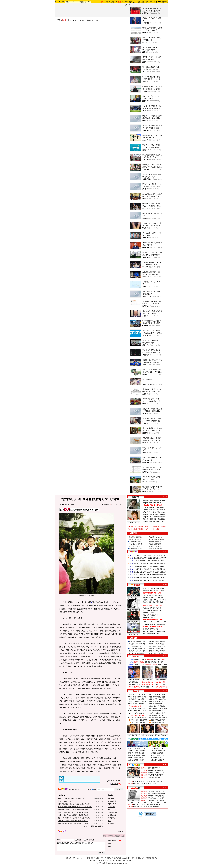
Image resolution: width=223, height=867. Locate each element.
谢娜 (79, 609)
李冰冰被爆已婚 (147, 679)
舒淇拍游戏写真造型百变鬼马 (158, 718)
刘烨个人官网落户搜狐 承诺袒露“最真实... (73, 821)
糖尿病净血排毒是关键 (136, 548)
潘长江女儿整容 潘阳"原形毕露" (152, 608)
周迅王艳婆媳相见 (147, 684)
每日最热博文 (139, 526)
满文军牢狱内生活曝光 (158, 720)
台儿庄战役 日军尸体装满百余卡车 (153, 588)
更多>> (165, 496)
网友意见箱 (150, 814)
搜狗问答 (133, 551)
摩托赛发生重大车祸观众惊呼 (158, 708)
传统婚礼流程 (113, 812)
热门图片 (144, 777)
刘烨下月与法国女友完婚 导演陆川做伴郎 (73, 823)
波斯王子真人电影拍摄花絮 (137, 718)
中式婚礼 (111, 818)
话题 (131, 572)
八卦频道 (81, 20)
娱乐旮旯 (144, 796)
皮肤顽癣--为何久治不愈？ (137, 651)
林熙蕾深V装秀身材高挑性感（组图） (145, 783)
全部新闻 (148, 858)
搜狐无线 (136, 656)
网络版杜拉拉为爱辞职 (156, 711)
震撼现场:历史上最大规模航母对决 (153, 602)
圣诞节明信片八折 (134, 687)
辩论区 (110, 846)
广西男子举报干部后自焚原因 (155, 561)
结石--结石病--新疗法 (135, 544)
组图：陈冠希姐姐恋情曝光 (137, 699)
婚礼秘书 (111, 798)
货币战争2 (161, 662)
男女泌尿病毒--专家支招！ (137, 648)
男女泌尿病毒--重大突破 (156, 539)
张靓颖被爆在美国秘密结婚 (156, 510)
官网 (93, 602)
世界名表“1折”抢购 (135, 541)
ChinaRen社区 (135, 788)
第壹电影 (144, 773)
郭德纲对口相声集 (139, 659)
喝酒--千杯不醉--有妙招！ (157, 653)
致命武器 (154, 595)
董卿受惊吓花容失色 (154, 768)
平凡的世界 (154, 662)
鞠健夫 (145, 500)
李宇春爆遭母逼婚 (134, 684)
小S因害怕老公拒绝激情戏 (156, 519)
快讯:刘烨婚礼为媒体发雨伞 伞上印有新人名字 (75, 807)
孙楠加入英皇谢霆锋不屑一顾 (155, 521)
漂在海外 (130, 804)
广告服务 (97, 858)
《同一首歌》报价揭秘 (138, 722)
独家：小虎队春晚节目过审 (157, 694)
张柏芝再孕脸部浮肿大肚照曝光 (155, 517)
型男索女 (144, 800)
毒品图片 (111, 807)
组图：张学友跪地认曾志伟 (157, 697)
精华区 (110, 843)
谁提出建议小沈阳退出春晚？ (157, 569)
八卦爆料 (144, 770)
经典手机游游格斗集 (151, 664)
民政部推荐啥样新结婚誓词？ (157, 575)
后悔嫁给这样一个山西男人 (156, 798)
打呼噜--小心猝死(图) (135, 539)
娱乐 (113, 2)
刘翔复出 (146, 526)
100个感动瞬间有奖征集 (136, 713)
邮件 (147, 2)
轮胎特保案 (161, 526)
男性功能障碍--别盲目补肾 (157, 646)
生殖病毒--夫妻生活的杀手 (157, 641)
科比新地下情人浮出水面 (150, 629)
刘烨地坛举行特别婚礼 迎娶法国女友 (71, 798)
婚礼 (109, 821)
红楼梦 (163, 659)
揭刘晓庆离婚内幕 (147, 682)
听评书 (131, 659)
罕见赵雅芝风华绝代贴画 (155, 775)
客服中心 (103, 858)
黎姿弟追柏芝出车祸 (161, 735)
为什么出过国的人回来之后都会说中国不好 (147, 804)
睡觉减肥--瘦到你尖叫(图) (137, 644)
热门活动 (130, 781)
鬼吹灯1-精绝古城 (138, 662)
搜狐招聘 (90, 858)
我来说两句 (105, 504)
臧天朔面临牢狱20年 (149, 617)
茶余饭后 (136, 691)
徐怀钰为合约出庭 (147, 735)
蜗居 (159, 593)
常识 (131, 566)
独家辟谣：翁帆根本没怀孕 (157, 713)
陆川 (64, 618)
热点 (131, 575)
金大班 (160, 595)
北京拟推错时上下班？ (141, 558)
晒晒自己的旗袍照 (139, 806)
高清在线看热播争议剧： (150, 593)
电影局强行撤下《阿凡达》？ (157, 580)
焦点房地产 (83, 2)
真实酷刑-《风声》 (133, 598)
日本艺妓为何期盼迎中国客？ (157, 577)
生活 (131, 563)
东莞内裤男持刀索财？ (141, 577)
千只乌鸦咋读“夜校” (140, 561)
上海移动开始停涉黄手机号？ (157, 572)
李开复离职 (153, 526)
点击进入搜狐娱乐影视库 (136, 715)
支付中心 (83, 858)
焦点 (131, 558)
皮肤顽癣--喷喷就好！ (155, 541)
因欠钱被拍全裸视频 (133, 510)
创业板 (135, 529)
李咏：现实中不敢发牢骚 (139, 720)
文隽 (144, 503)
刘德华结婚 (155, 529)
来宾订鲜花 (112, 815)
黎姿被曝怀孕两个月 (134, 735)
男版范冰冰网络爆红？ (141, 575)
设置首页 (68, 858)
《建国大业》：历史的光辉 (156, 773)
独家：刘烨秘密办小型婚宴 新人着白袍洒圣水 (74, 818)
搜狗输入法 (75, 858)
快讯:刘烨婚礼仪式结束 (66, 801)
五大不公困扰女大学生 (141, 572)
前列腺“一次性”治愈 (155, 546)
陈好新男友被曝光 (161, 687)
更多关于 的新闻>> (94, 826)
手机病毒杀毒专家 (139, 664)
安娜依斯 (62, 605)
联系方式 (110, 858)
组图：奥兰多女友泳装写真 (157, 699)
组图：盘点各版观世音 (156, 701)
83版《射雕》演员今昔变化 (137, 711)
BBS (159, 2)
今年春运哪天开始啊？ (141, 580)
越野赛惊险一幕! (134, 634)
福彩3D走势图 (162, 664)
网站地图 (141, 858)
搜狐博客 (136, 497)
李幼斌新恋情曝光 (161, 682)
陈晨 (144, 517)
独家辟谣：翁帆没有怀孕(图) (156, 500)
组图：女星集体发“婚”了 (156, 704)
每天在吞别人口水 (133, 801)
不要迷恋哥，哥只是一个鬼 (156, 791)
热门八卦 (144, 768)
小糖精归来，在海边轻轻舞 (156, 800)
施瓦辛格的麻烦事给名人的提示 (155, 514)
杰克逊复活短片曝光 (133, 622)
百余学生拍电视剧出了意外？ (157, 563)
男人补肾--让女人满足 (155, 537)
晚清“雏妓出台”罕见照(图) (157, 706)
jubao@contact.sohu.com (119, 863)
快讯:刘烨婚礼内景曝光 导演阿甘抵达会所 (73, 812)
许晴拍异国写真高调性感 (155, 770)
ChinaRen (72, 2)
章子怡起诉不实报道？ (141, 555)
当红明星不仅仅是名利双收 (156, 796)
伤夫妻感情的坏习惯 (135, 646)
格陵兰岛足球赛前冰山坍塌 (151, 633)
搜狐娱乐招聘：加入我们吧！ (158, 715)
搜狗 (89, 2)
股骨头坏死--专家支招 (155, 548)
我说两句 (165, 2)
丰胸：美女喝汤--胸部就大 (157, 651)
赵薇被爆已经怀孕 (134, 682)
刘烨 (89, 602)
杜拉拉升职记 (149, 659)
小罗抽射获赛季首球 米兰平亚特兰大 (154, 624)
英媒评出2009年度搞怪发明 (156, 793)
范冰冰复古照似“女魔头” (155, 777)
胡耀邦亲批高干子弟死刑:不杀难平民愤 (155, 600)
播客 (142, 2)
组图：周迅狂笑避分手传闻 (137, 694)
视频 (138, 2)
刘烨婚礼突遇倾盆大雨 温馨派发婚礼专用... (73, 810)
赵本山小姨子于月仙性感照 (155, 507)
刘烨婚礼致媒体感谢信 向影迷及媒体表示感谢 (74, 804)
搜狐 (67, 2)
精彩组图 (144, 775)
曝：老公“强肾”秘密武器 (136, 653)
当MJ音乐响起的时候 (157, 722)
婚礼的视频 (112, 810)
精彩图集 (130, 783)
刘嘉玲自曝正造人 (147, 687)
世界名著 (147, 662)
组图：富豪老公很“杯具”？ (137, 704)
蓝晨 (144, 514)
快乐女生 (148, 529)
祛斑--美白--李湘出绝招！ (157, 648)
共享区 (131, 664)
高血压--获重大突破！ (155, 544)
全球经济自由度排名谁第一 (156, 566)
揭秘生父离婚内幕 (161, 679)
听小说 (131, 662)
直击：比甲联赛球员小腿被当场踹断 (154, 631)
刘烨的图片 (112, 804)
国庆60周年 (141, 529)
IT (122, 2)
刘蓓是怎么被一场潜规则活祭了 (155, 512)
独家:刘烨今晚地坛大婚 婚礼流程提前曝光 (73, 815)
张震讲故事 (157, 659)
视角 (131, 561)
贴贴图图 (144, 793)
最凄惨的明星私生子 (133, 777)
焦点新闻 (144, 791)
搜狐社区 (136, 764)
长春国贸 (145, 510)
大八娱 (145, 507)
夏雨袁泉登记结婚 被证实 (150, 615)
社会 (131, 580)
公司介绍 (134, 858)
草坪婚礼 (111, 823)
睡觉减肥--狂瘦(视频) (135, 537)
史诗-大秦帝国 (147, 595)
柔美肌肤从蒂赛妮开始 (136, 546)
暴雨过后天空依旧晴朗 (152, 806)
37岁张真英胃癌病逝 (133, 610)
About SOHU (126, 858)
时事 (131, 577)
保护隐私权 (117, 858)
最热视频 (137, 585)
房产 (130, 2)
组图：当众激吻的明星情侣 (137, 701)
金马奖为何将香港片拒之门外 (155, 503)
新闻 (97, 20)
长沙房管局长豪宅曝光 (141, 569)
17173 (78, 2)
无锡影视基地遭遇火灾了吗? (157, 558)
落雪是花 (145, 519)
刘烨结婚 (90, 20)
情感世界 (144, 798)
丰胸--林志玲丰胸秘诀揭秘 (137, 641)
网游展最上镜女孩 (133, 522)
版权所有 (131, 860)
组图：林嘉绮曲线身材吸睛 (137, 697)
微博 (155, 2)
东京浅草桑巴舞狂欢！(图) (137, 708)
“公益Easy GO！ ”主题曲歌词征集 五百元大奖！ (149, 781)
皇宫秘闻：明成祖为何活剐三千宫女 (154, 597)
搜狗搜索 (63, 789)
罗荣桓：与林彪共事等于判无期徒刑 (154, 590)
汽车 (126, 2)
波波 (144, 521)
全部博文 (154, 858)
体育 (106, 2)
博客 (151, 2)
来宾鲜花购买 (113, 801)
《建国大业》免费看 (149, 613)
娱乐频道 (73, 20)
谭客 (144, 512)
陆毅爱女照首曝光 (161, 684)
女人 (134, 2)
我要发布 (120, 831)
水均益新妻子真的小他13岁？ (157, 555)
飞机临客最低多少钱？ (141, 566)
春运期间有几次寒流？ (141, 563)
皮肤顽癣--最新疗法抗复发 (157, 644)
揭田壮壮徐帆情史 (134, 679)
